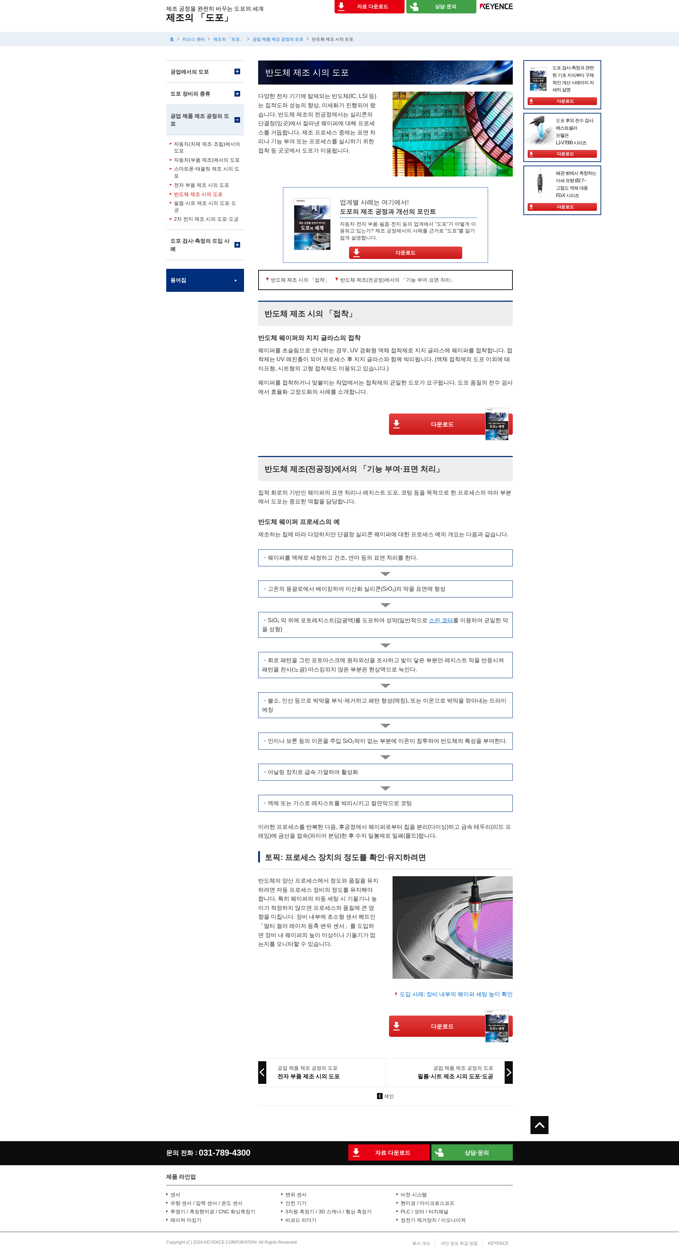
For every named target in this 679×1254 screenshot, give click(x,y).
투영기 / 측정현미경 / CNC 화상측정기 (212, 1211)
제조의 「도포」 (228, 39)
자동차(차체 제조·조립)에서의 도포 (207, 147)
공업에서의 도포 (189, 72)
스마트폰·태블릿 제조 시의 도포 (206, 172)
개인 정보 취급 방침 (459, 1243)
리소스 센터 (193, 39)
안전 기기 (296, 1203)
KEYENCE (498, 1243)
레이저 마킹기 (186, 1220)
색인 (389, 1096)
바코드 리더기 (301, 1220)
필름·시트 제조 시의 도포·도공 (205, 206)
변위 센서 (296, 1194)
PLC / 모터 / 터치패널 (424, 1211)
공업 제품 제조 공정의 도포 (278, 39)
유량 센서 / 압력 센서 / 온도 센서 (206, 1203)
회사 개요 (421, 1243)
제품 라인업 (181, 1177)
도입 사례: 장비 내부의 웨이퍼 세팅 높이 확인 (456, 994)
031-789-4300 (224, 1153)
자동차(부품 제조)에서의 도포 (207, 160)
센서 (175, 1194)
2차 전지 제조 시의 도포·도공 (206, 219)
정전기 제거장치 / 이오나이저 (433, 1220)
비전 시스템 (414, 1194)
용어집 (178, 280)
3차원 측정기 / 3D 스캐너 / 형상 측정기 (328, 1211)
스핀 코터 (441, 620)
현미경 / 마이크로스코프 (427, 1203)
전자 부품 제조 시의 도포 (201, 185)
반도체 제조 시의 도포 (198, 194)
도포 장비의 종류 (190, 94)
